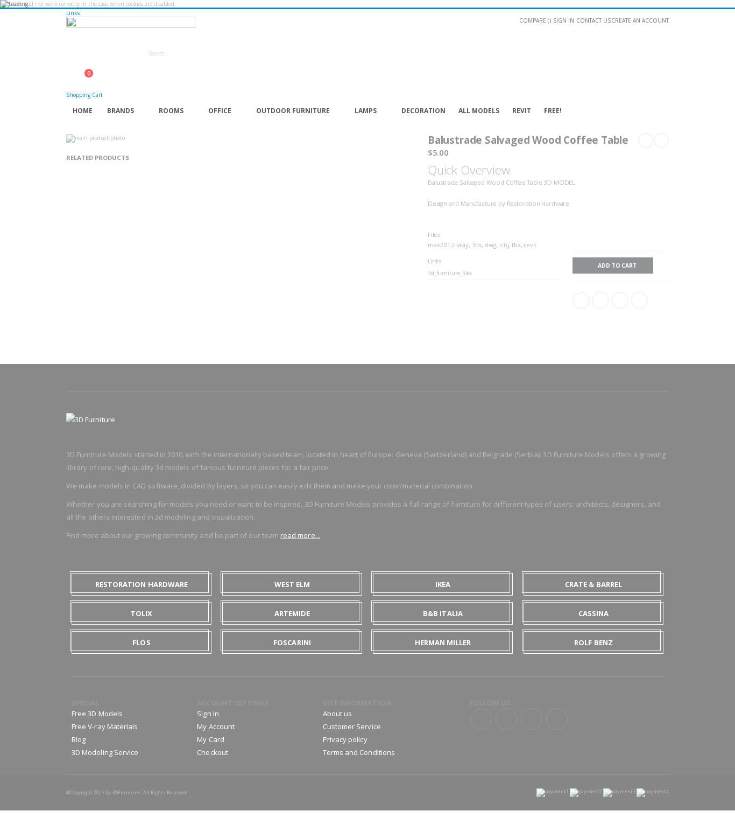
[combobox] (237, 53)
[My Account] (69, 68)
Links (73, 13)
